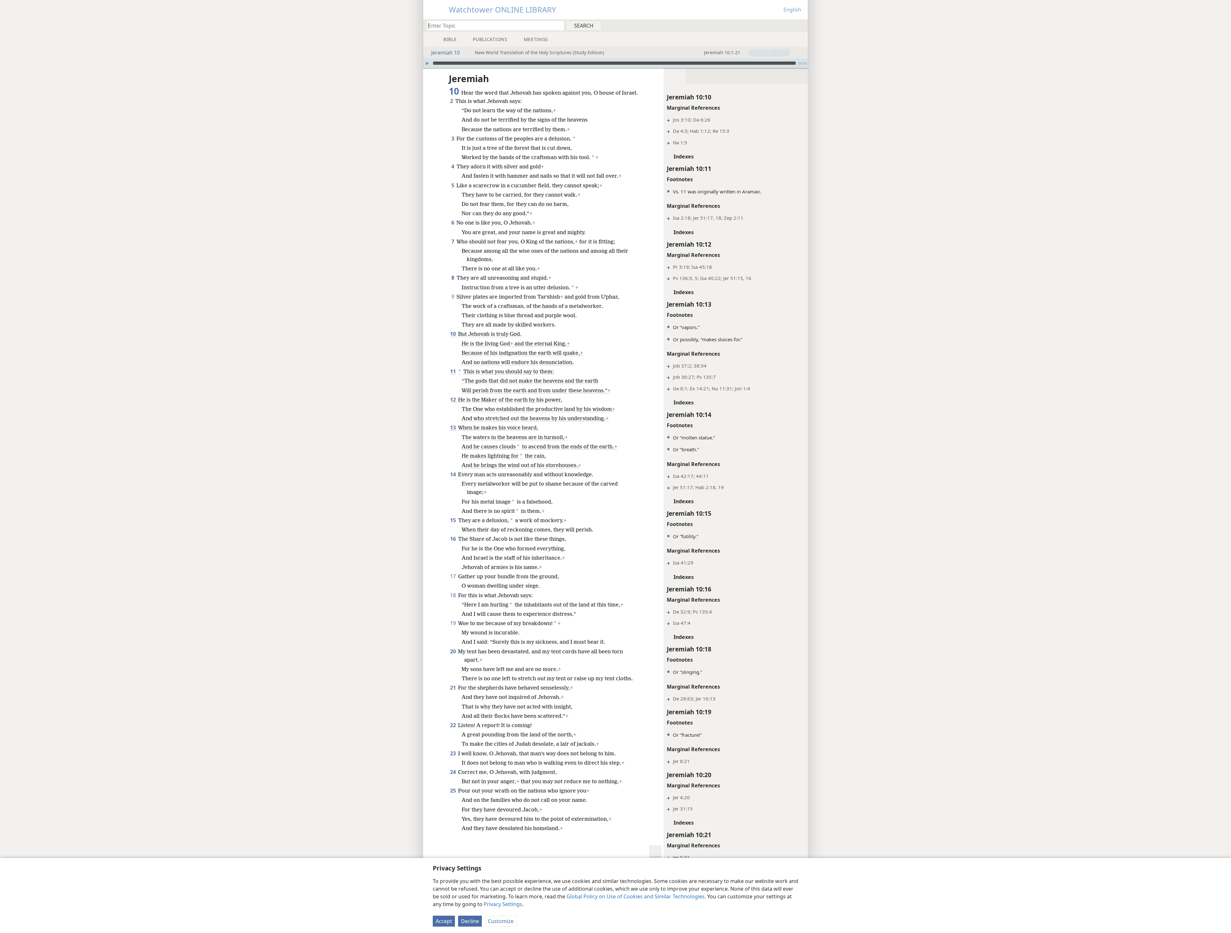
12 (453, 399)
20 (453, 651)
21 (453, 687)
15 (453, 520)
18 (453, 595)
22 (453, 725)
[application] (615, 63)
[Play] (427, 63)
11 (453, 371)
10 (453, 333)
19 (453, 623)
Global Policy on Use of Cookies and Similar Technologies (635, 896)
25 (453, 790)
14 (453, 474)
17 (453, 576)
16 (453, 538)
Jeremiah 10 (445, 52)
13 (453, 427)
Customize (501, 921)
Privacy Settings (503, 904)
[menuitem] (800, 25)
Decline (470, 921)
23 (453, 753)
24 (453, 772)
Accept (444, 921)
